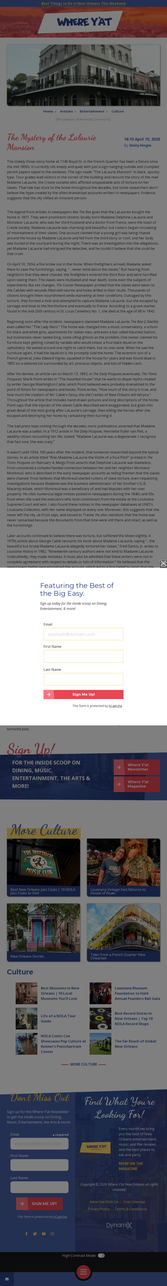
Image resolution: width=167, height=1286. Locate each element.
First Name (52, 646)
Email (47, 624)
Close (163, 564)
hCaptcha (115, 705)
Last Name (52, 669)
